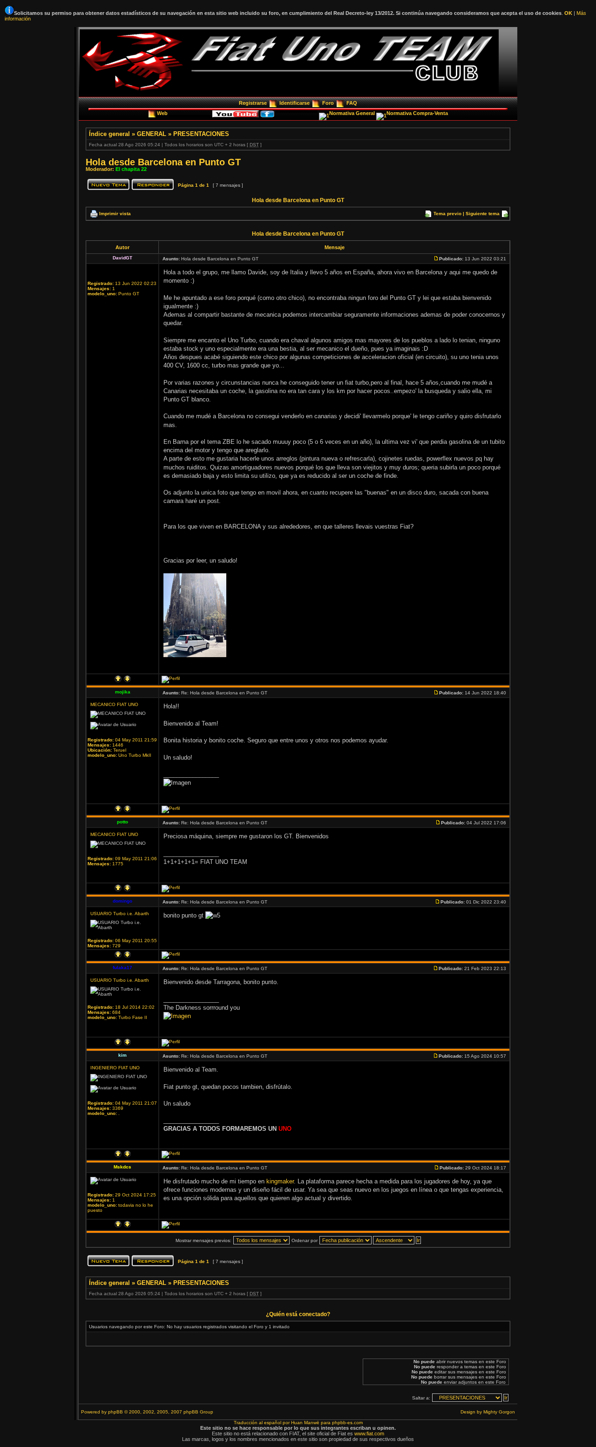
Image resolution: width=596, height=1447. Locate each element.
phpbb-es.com (347, 1422)
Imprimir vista (115, 213)
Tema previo (447, 213)
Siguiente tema (483, 213)
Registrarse (253, 103)
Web (163, 113)
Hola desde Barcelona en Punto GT (163, 162)
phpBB (115, 1411)
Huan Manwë (305, 1422)
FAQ (351, 103)
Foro (328, 103)
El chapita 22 (131, 169)
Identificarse (294, 103)
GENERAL (151, 133)
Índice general (109, 133)
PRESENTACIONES (201, 133)
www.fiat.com (369, 1433)
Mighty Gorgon (499, 1411)
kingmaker (280, 1181)
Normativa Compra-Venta (417, 113)
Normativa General (352, 113)
